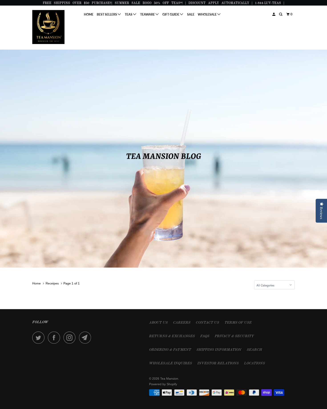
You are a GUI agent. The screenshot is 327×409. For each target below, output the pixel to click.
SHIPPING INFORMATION (218, 350)
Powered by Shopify (163, 384)
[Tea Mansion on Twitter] (39, 337)
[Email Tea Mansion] (86, 337)
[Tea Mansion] (55, 27)
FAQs (204, 336)
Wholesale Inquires (170, 363)
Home (88, 14)
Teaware (147, 14)
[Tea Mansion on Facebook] (55, 337)
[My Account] (274, 14)
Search (254, 350)
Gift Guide (171, 14)
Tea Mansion (169, 378)
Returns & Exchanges (172, 336)
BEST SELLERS (107, 14)
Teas (129, 14)
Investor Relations (218, 363)
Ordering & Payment (170, 350)
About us (158, 322)
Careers (181, 322)
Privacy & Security (234, 336)
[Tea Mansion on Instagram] (70, 337)
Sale (190, 14)
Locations (254, 363)
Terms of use (238, 322)
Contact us (207, 322)
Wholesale (207, 14)
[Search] (281, 14)
